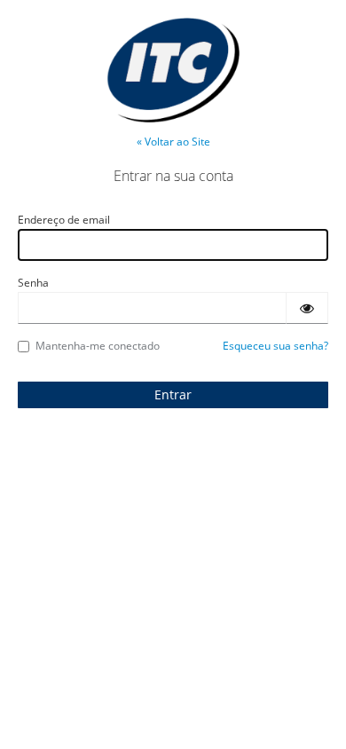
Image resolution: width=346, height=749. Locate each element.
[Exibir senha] (307, 308)
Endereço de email (64, 219)
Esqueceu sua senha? (275, 345)
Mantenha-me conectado (97, 345)
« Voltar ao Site (173, 141)
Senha (33, 282)
